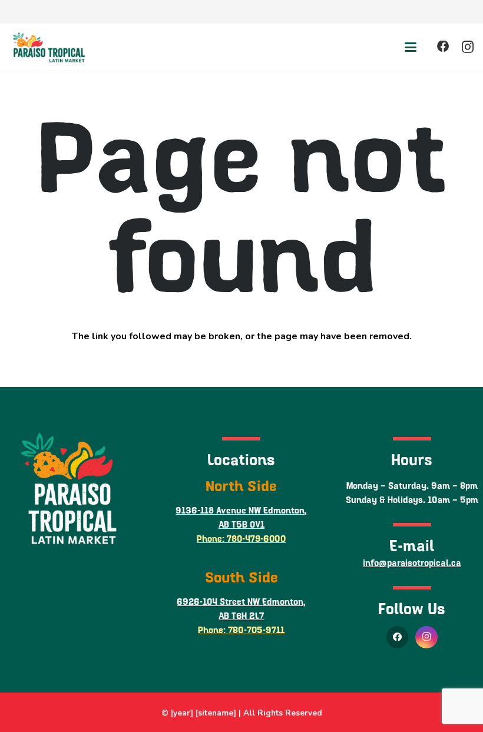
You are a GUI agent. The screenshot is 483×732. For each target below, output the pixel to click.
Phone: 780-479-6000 (241, 539)
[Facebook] (443, 47)
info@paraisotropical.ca (412, 563)
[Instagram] (468, 47)
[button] (410, 47)
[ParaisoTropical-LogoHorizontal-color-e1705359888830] (48, 47)
